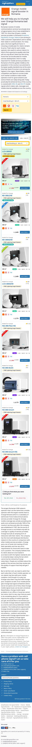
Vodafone (25, 35)
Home (2, 651)
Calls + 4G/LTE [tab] (24, 138)
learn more (24, 188)
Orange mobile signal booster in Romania (17, 651)
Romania (4, 1)
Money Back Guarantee (11, 693)
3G (16, 84)
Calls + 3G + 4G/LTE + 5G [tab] (10, 138)
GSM (13, 84)
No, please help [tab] (21, 498)
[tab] (29, 138)
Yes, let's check (8, 498)
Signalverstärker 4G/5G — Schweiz (11, 712)
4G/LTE (23, 84)
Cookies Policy (8, 695)
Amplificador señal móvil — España (17, 708)
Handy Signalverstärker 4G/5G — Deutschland (15, 710)
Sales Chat (6, 671)
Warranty (6, 686)
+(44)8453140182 (8, 669)
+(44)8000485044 (8, 667)
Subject (4, 675)
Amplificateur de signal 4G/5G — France (13, 705)
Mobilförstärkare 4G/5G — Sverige (11, 714)
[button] (16, 127)
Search (6, 110)
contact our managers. (21, 647)
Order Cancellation (9, 691)
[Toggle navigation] (29, 4)
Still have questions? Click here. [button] (23, 699)
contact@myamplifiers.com (11, 666)
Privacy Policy (8, 681)
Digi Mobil (4, 37)
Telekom (17, 37)
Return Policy (8, 688)
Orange (11, 37)
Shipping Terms (8, 684)
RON (27, 1)
